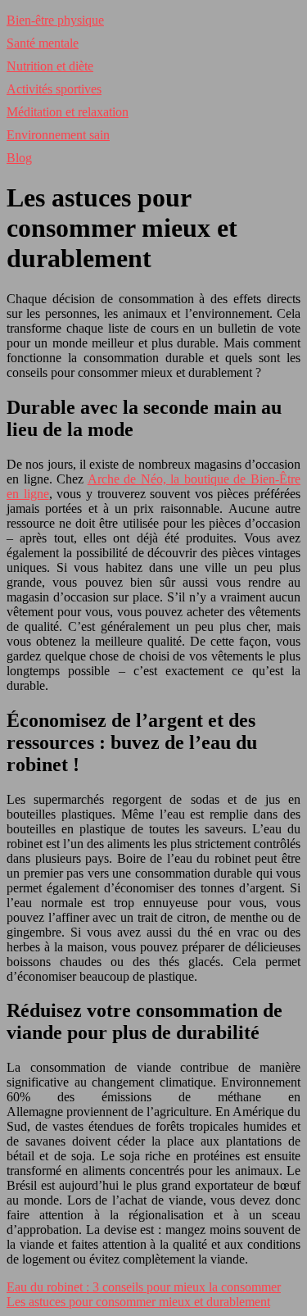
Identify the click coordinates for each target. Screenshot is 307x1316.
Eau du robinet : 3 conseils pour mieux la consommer (144, 1287)
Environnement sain (58, 135)
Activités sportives (54, 89)
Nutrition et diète (50, 66)
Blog (19, 158)
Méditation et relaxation (68, 112)
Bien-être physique (55, 20)
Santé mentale (43, 43)
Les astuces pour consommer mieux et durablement (138, 1302)
